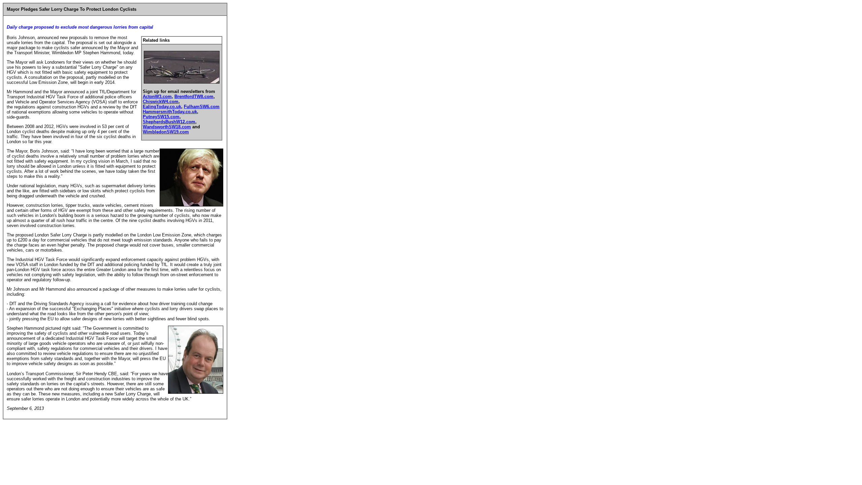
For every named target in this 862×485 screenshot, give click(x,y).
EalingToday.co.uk (162, 106)
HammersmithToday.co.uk (170, 111)
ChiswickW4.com (160, 101)
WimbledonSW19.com (166, 131)
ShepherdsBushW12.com (169, 121)
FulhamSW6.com (202, 106)
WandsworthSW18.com (167, 126)
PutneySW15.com (161, 116)
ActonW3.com (157, 96)
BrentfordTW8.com (193, 96)
